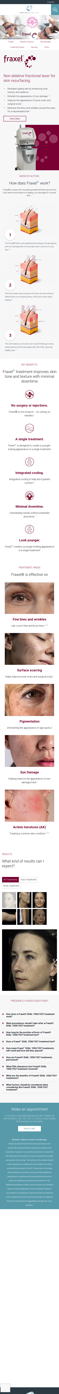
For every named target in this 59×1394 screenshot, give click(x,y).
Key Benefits (45, 42)
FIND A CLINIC (29, 1129)
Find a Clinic (15, 119)
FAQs (46, 47)
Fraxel (10, 42)
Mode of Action (27, 42)
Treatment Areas (17, 47)
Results (34, 47)
